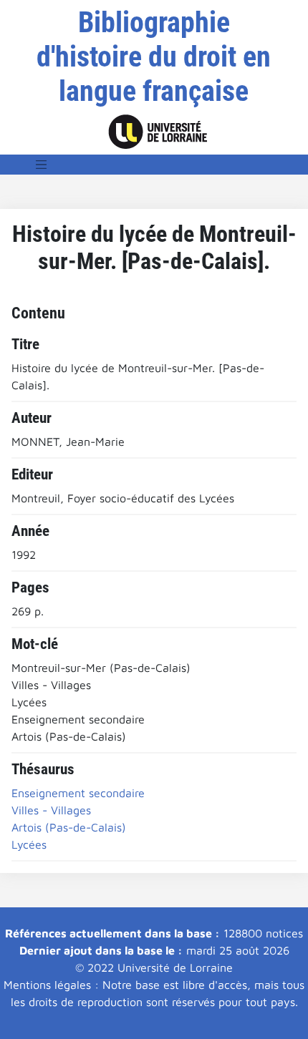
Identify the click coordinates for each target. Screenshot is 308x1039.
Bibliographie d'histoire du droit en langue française (154, 57)
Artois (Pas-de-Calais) (68, 827)
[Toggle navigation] (41, 165)
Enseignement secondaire (78, 792)
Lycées (29, 844)
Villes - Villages (51, 810)
